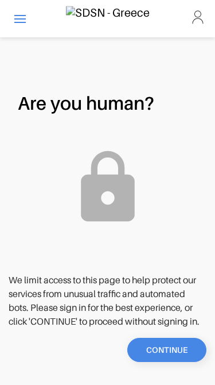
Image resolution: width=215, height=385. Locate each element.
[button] (20, 18)
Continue (166, 350)
